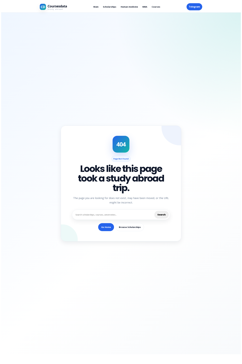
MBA (144, 6)
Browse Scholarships (130, 227)
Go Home (106, 227)
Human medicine (129, 6)
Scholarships (109, 6)
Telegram (194, 6)
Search (161, 214)
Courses (156, 6)
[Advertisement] (40, 340)
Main (95, 6)
